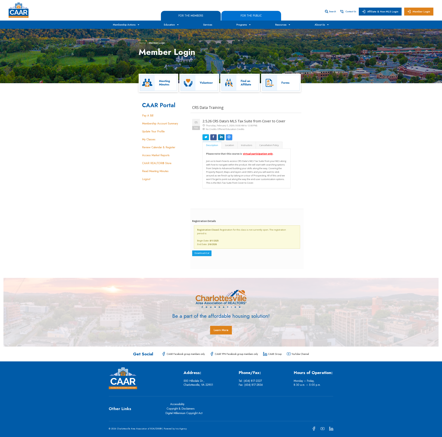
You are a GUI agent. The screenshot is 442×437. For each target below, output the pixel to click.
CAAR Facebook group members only (186, 354)
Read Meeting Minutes (155, 171)
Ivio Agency (181, 428)
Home (142, 43)
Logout (146, 179)
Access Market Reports (156, 155)
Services (207, 24)
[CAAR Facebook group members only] (164, 354)
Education (169, 24)
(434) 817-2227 (253, 381)
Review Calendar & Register (158, 147)
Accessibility (177, 404)
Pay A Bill (147, 116)
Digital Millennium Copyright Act (183, 413)
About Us (320, 24)
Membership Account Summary (160, 123)
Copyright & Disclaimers (181, 409)
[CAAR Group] (265, 354)
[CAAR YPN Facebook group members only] (212, 354)
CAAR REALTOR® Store (156, 163)
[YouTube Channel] (289, 354)
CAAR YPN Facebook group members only (236, 354)
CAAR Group (275, 354)
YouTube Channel (300, 354)
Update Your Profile (153, 131)
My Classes (148, 139)
